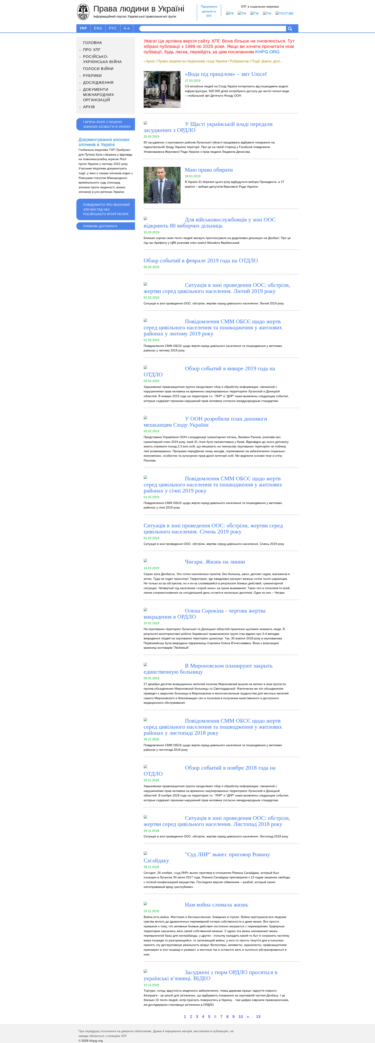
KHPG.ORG (267, 51)
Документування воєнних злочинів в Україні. (104, 142)
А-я (127, 28)
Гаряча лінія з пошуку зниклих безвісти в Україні (106, 124)
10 (240, 1016)
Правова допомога (100, 226)
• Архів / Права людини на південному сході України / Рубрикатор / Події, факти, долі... (213, 61)
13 (258, 1016)
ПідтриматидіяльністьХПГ (209, 11)
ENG (98, 28)
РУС (113, 28)
